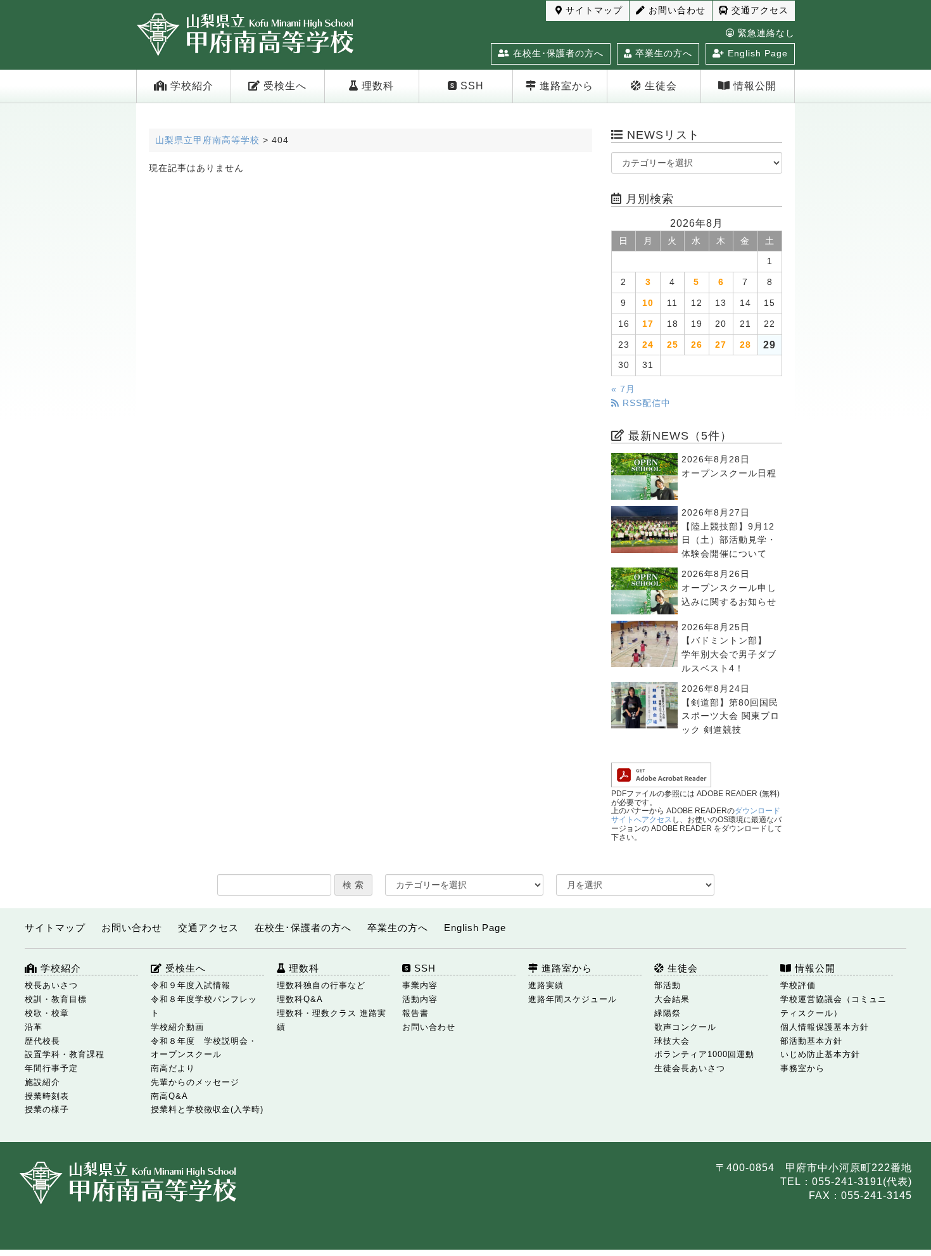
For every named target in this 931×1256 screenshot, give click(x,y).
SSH (470, 85)
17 (648, 324)
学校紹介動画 (177, 1027)
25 (672, 345)
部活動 (667, 985)
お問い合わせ (675, 10)
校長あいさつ (51, 985)
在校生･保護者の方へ (557, 53)
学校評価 (798, 985)
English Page (756, 53)
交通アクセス (758, 10)
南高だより (173, 1068)
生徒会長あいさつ (689, 1068)
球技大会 (672, 1041)
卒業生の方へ (662, 53)
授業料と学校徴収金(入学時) (207, 1109)
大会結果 (672, 999)
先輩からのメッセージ (195, 1082)
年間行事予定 (51, 1068)
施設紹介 (42, 1082)
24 (648, 345)
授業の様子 (47, 1109)
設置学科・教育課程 (64, 1054)
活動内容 (420, 999)
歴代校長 (42, 1041)
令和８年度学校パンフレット (204, 1006)
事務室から (802, 1068)
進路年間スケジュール (572, 999)
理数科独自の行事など (321, 985)
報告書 (415, 1013)
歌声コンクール (685, 1027)
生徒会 (659, 85)
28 (745, 345)
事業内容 (420, 985)
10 (648, 303)
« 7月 (623, 389)
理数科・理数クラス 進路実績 (331, 1020)
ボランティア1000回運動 (704, 1054)
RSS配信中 (645, 403)
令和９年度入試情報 (191, 985)
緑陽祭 (667, 1013)
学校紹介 (190, 85)
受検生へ (283, 85)
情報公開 (753, 85)
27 (720, 345)
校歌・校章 (47, 1013)
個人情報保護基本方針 (824, 1027)
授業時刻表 (47, 1096)
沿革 (33, 1027)
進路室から (564, 85)
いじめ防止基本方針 (820, 1054)
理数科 (376, 85)
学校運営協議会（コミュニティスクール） (833, 1006)
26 (696, 345)
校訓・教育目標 (56, 999)
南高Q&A (169, 1096)
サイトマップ (592, 10)
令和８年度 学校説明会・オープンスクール (204, 1048)
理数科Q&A (300, 999)
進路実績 (546, 985)
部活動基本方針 (811, 1041)
